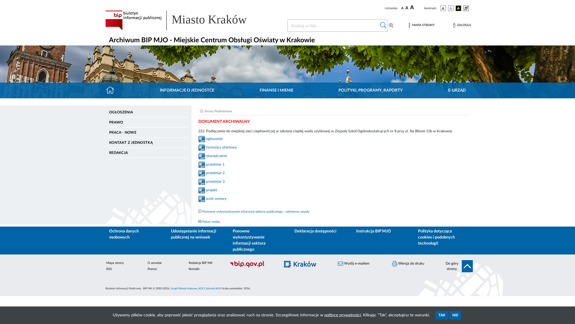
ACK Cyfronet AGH (209, 288)
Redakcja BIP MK (200, 263)
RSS (109, 269)
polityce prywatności (342, 315)
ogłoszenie (214, 139)
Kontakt (194, 269)
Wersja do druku (410, 263)
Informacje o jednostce (187, 90)
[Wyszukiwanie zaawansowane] (391, 25)
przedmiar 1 (215, 164)
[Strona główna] (112, 90)
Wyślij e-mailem (356, 263)
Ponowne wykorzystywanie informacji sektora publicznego (249, 240)
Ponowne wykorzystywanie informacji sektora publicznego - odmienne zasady (256, 211)
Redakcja (118, 153)
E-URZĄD (457, 90)
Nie (455, 315)
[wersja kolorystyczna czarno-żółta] (458, 8)
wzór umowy (215, 198)
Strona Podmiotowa (218, 111)
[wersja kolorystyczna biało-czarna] (450, 8)
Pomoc (152, 269)
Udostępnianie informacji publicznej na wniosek (193, 234)
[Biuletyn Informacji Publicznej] (252, 267)
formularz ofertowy (221, 147)
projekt (211, 190)
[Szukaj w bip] (383, 26)
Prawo (116, 122)
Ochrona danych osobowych (124, 234)
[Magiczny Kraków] (307, 267)
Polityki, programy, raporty (370, 90)
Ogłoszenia (121, 112)
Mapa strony (115, 263)
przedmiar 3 (215, 181)
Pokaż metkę (211, 221)
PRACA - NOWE (122, 132)
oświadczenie (216, 156)
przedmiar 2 (215, 173)
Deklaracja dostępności (315, 231)
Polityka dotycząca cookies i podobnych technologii (436, 237)
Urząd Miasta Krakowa (183, 288)
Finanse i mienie (276, 90)
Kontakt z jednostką (131, 142)
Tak (441, 315)
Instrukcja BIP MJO (373, 231)
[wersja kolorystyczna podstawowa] (443, 8)
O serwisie (155, 263)
